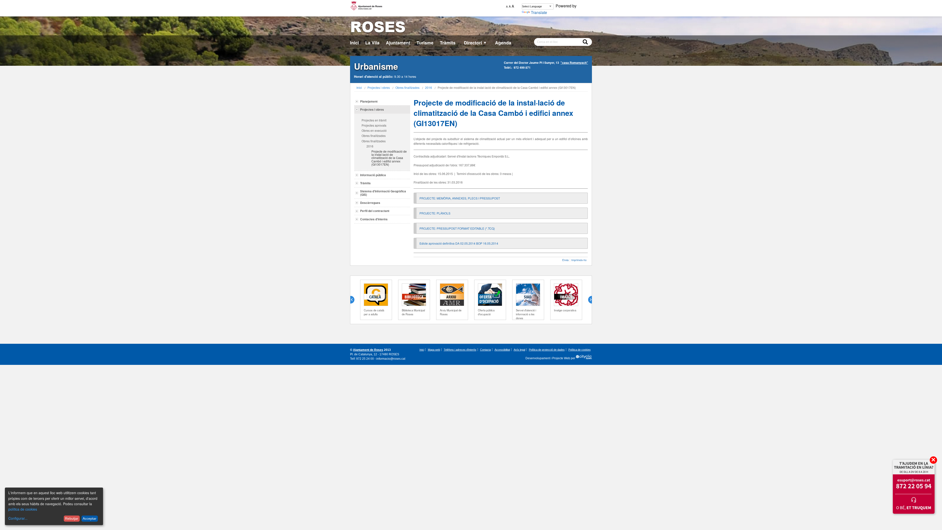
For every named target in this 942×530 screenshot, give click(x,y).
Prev (354, 300)
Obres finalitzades (407, 87)
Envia (565, 260)
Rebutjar (71, 518)
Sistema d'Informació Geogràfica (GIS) (383, 193)
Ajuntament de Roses (368, 350)
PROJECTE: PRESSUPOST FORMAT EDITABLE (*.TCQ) (457, 228)
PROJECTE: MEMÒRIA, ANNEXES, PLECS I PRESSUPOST (459, 198)
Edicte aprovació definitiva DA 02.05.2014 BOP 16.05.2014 (458, 243)
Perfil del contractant (374, 211)
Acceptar (89, 518)
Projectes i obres (378, 87)
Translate (539, 12)
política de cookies (22, 509)
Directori (475, 43)
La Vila (372, 43)
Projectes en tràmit (374, 120)
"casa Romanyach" (574, 62)
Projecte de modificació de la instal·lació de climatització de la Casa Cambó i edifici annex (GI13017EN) (389, 157)
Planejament (369, 101)
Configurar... (17, 518)
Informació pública (373, 175)
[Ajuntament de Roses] (471, 27)
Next (588, 300)
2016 (428, 87)
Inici (354, 43)
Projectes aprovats (374, 125)
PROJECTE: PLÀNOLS (434, 213)
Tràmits (448, 43)
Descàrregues (370, 202)
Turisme (425, 43)
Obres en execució (374, 130)
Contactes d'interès (374, 219)
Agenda (503, 43)
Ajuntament (398, 43)
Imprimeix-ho (579, 260)
